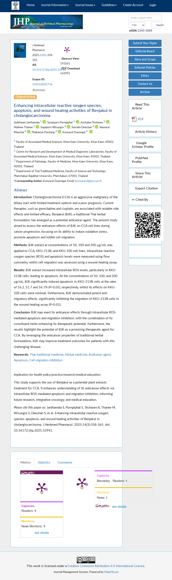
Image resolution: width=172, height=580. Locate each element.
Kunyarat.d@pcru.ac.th (88, 181)
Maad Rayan (111, 572)
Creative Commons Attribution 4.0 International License (106, 566)
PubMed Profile (140, 160)
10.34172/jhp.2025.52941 (49, 70)
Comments (64, 462)
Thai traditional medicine (47, 354)
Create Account (133, 5)
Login (153, 5)
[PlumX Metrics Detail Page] (67, 49)
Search (159, 25)
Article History (145, 131)
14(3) (43, 55)
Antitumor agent (100, 354)
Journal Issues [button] (84, 5)
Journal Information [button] (54, 5)
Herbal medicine (76, 354)
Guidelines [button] (108, 5)
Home (31, 5)
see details (42, 532)
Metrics (25, 462)
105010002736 (42, 84)
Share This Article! (141, 175)
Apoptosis (21, 360)
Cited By (141, 199)
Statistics (44, 462)
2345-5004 (145, 30)
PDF (140, 119)
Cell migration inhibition (46, 360)
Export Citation (146, 188)
